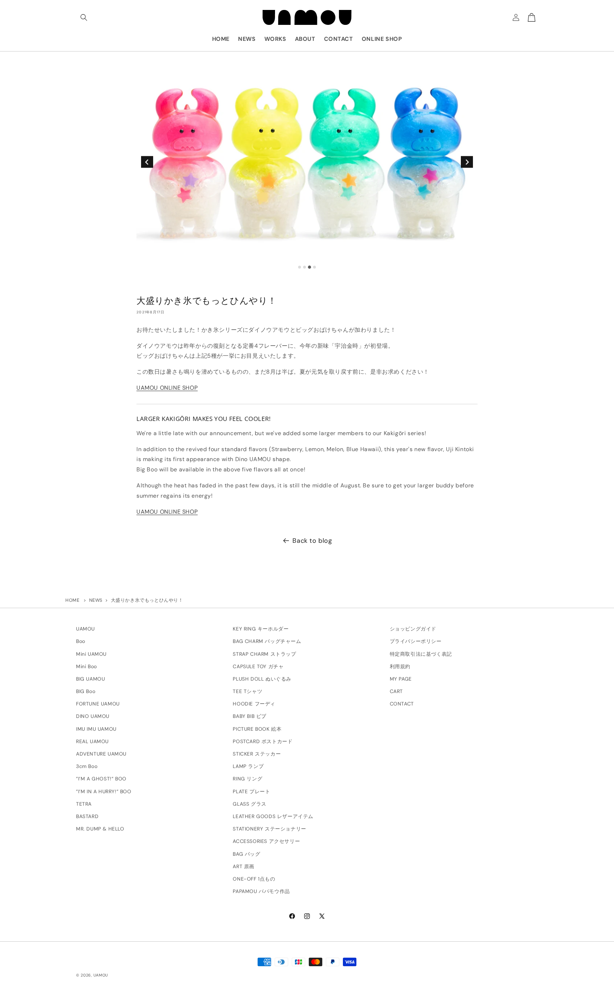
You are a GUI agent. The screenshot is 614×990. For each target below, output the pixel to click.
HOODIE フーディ (254, 704)
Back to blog (312, 540)
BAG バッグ (246, 854)
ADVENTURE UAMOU (101, 754)
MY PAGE (401, 679)
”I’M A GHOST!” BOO (101, 779)
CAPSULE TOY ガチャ (258, 666)
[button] (84, 17)
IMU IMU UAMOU (96, 729)
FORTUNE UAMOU (98, 704)
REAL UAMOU (92, 741)
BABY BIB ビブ (249, 716)
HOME (72, 600)
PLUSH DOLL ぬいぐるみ (262, 679)
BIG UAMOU (90, 679)
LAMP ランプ (248, 766)
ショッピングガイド (413, 629)
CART (396, 691)
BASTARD (87, 816)
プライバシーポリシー (416, 641)
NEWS (95, 600)
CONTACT (402, 704)
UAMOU (85, 629)
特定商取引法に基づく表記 (421, 654)
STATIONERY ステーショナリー (269, 829)
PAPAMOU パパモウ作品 (261, 891)
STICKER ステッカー (257, 754)
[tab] (299, 267)
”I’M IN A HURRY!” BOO (103, 791)
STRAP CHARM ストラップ (264, 654)
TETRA (84, 804)
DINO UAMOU (92, 716)
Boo (80, 641)
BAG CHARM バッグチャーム (267, 641)
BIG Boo (85, 691)
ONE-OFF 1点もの (254, 879)
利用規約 (400, 666)
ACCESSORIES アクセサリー (266, 841)
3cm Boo (86, 766)
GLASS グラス (249, 804)
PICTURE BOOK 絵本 (257, 729)
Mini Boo (86, 666)
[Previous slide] (147, 162)
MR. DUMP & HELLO (100, 829)
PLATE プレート (251, 791)
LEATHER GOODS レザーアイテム (273, 816)
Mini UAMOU (91, 654)
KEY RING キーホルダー (261, 629)
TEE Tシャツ (247, 691)
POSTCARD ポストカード (262, 741)
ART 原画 (243, 866)
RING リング (247, 779)
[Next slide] (467, 162)
